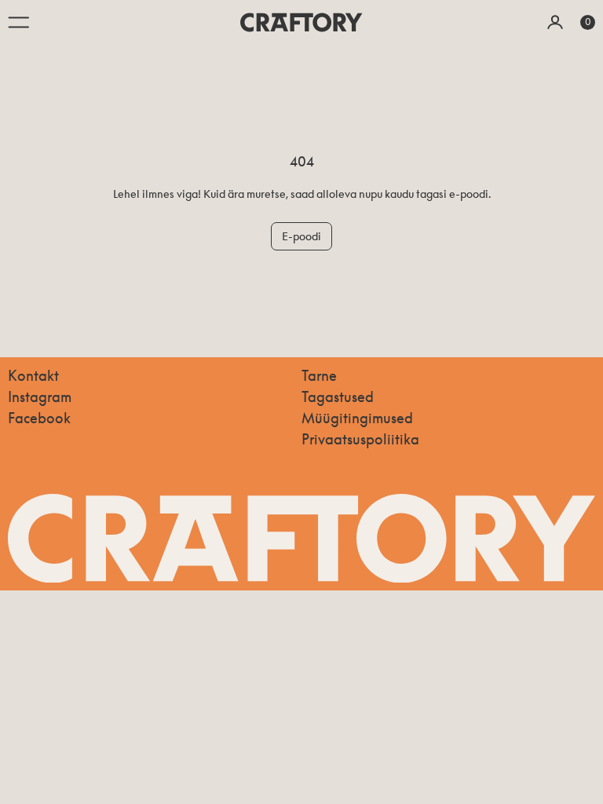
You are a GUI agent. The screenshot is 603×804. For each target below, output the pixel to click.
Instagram (39, 396)
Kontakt (33, 375)
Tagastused (338, 396)
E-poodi (301, 236)
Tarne (319, 375)
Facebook (39, 417)
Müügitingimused (357, 417)
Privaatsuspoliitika (360, 439)
